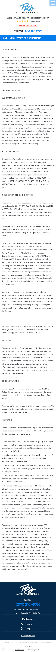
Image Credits (19, 650)
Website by (34, 650)
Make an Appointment (28, 25)
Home (4, 38)
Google (30, 624)
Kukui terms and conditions (25, 38)
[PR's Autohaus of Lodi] (28, 8)
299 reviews (35, 21)
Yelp (28, 629)
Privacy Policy (28, 646)
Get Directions (28, 636)
